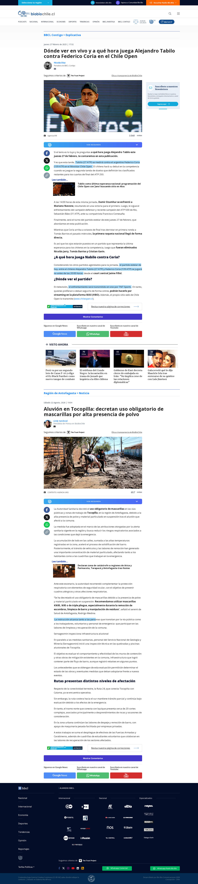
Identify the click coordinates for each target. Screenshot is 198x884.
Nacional (34, 22)
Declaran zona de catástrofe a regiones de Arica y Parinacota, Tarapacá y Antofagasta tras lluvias (105, 567)
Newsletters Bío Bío (104, 2)
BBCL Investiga (109, 22)
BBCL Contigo (124, 22)
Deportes (73, 22)
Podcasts (22, 22)
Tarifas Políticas (25, 867)
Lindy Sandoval (60, 421)
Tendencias (84, 22)
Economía (61, 22)
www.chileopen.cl (83, 298)
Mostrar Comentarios (93, 317)
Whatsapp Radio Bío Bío (167, 868)
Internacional (47, 22)
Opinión (96, 22)
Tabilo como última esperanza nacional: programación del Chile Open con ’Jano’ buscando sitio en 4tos (109, 185)
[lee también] (64, 189)
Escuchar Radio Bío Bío (164, 2)
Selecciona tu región (32, 2)
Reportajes (23, 848)
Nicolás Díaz (60, 63)
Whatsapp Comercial (119, 868)
